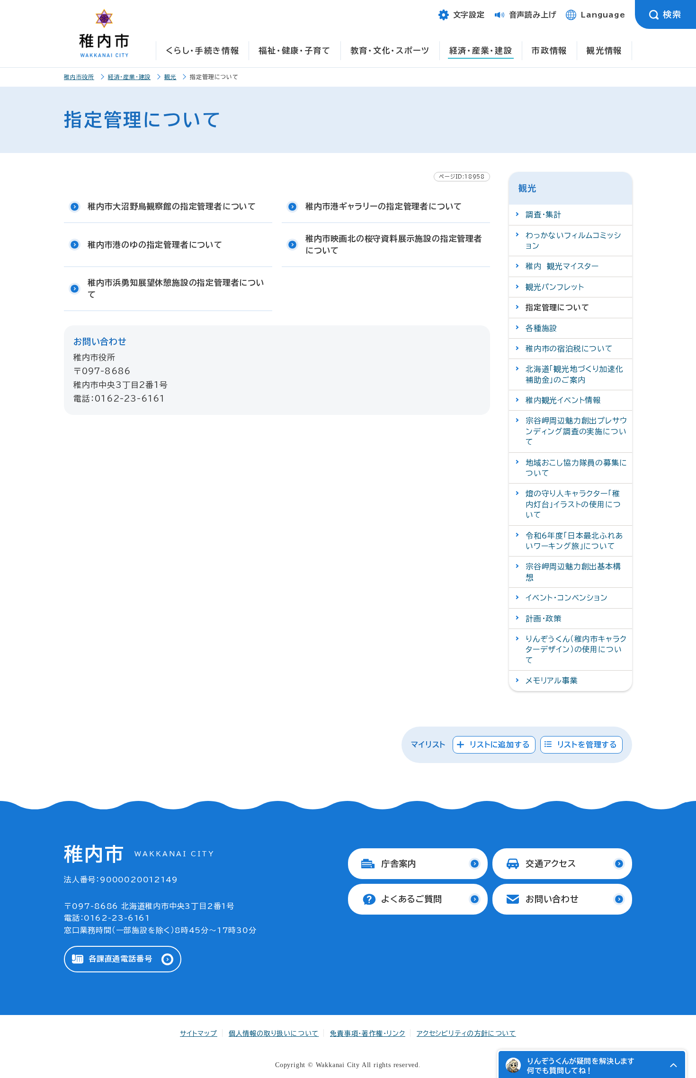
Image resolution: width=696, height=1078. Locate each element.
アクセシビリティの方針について (466, 1033)
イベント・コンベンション (567, 598)
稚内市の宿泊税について (569, 348)
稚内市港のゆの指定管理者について (155, 245)
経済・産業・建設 (481, 50)
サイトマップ (198, 1033)
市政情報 (549, 50)
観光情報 (604, 50)
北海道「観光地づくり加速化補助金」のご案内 (574, 374)
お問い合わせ (552, 899)
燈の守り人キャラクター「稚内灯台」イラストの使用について (573, 504)
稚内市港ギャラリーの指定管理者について (383, 206)
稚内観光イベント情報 (563, 400)
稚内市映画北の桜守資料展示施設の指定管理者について (393, 244)
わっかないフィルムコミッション (573, 241)
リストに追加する (500, 744)
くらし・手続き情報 (202, 50)
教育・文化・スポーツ (390, 50)
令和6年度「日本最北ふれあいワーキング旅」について (574, 541)
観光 (170, 77)
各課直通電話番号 (120, 958)
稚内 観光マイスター (562, 266)
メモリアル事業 (552, 680)
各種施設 (541, 328)
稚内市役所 (79, 77)
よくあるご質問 (411, 899)
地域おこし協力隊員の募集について (576, 468)
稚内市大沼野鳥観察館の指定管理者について (172, 206)
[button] (673, 1065)
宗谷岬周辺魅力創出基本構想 (573, 572)
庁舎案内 (399, 863)
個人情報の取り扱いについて (274, 1033)
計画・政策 (544, 618)
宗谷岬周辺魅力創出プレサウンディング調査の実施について (576, 431)
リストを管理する (587, 744)
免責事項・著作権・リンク (367, 1033)
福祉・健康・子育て (294, 50)
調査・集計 (544, 214)
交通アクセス (551, 863)
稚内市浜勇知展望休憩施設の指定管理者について (176, 288)
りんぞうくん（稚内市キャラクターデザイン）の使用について (576, 649)
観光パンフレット (555, 287)
